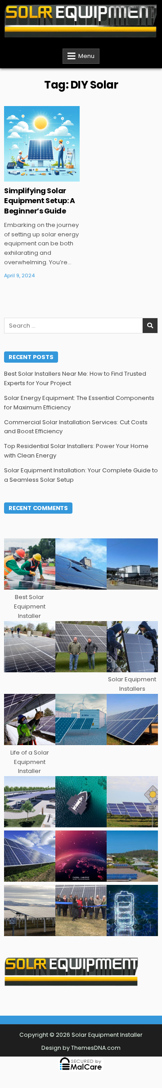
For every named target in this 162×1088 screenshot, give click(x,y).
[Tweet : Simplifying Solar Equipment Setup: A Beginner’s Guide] (22, 177)
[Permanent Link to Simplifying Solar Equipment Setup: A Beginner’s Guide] (42, 144)
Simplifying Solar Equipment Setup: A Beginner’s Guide (39, 201)
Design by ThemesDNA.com (81, 1048)
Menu (86, 56)
